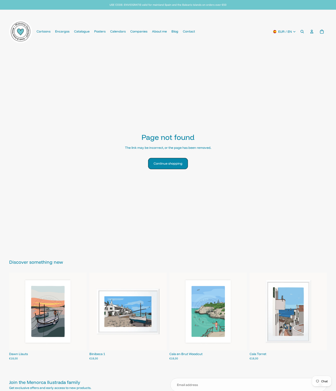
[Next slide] (80, 312)
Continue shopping (168, 163)
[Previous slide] (16, 312)
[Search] (302, 32)
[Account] (312, 32)
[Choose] (79, 343)
